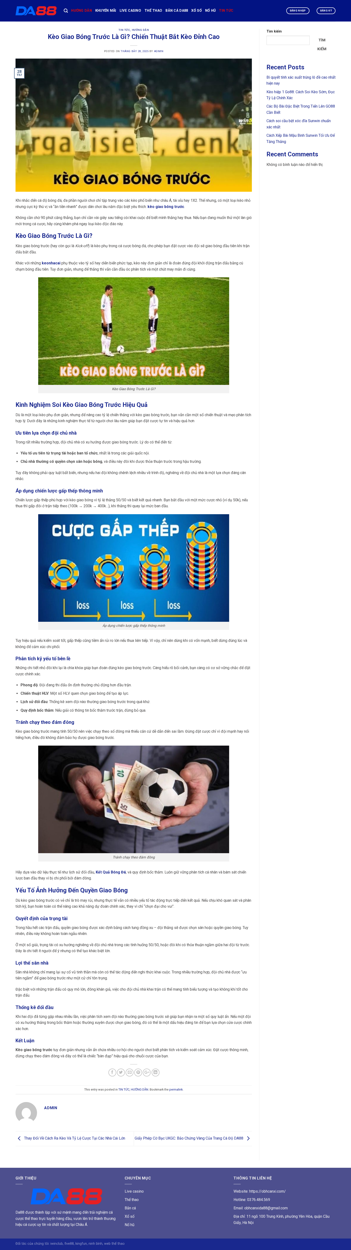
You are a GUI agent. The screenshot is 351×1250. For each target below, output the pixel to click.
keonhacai (51, 263)
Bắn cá (130, 1208)
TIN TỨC (226, 11)
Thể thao (132, 1199)
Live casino (134, 1191)
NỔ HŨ (210, 11)
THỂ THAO (153, 11)
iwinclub (56, 1244)
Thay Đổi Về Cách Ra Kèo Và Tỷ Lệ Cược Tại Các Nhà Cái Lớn (74, 1138)
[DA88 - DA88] (36, 11)
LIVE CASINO (130, 11)
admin (159, 51)
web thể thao (114, 1244)
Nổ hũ (129, 1225)
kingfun (81, 1244)
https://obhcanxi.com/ (267, 1191)
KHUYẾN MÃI (105, 11)
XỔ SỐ (196, 11)
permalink (176, 1089)
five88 (69, 1244)
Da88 (20, 1212)
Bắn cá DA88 (176, 11)
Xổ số (129, 1216)
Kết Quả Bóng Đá (111, 872)
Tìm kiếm (274, 31)
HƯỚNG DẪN (81, 11)
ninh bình (95, 1244)
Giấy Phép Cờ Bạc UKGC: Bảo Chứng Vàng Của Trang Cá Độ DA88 (189, 1138)
